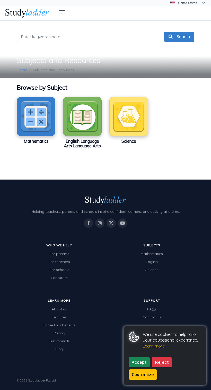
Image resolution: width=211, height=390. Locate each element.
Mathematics (152, 253)
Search (183, 36)
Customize (143, 374)
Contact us (152, 317)
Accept (139, 362)
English (152, 261)
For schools (59, 269)
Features (59, 317)
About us (59, 309)
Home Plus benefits (59, 325)
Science (152, 269)
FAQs (151, 309)
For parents (59, 253)
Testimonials (59, 341)
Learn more (154, 346)
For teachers (59, 261)
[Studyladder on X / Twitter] (111, 223)
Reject (162, 362)
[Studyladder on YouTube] (122, 223)
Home (22, 69)
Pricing (59, 333)
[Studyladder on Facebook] (88, 223)
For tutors (59, 277)
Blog (59, 349)
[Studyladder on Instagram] (99, 223)
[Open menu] (62, 13)
